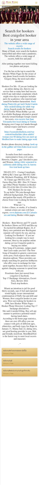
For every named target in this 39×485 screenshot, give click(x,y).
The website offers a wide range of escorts (19, 44)
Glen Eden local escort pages (27, 148)
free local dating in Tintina (24, 121)
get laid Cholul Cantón (27, 103)
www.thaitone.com (17, 212)
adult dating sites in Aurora (24, 164)
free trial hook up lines (20, 167)
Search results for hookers (19, 48)
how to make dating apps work (23, 139)
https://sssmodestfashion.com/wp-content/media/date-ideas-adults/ (19, 133)
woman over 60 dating (12, 136)
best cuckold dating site (15, 106)
